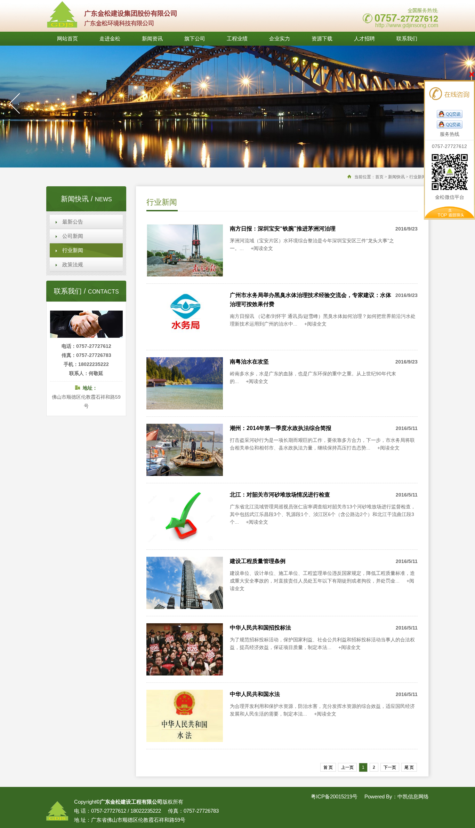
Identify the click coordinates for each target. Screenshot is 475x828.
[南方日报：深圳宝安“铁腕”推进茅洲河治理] (184, 275)
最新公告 (72, 222)
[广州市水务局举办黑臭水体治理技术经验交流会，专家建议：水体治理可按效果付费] (184, 341)
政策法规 (72, 264)
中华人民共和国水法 (255, 694)
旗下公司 (194, 38)
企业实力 (279, 38)
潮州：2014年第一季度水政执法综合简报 (280, 428)
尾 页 (409, 767)
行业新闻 (72, 250)
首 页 (328, 767)
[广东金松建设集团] (111, 29)
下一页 (390, 767)
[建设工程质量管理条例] (184, 607)
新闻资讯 (152, 38)
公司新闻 (72, 236)
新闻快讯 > (398, 176)
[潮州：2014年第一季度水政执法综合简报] (184, 474)
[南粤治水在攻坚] (184, 408)
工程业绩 (237, 38)
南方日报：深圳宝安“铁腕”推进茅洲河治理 (283, 229)
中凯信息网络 (413, 796)
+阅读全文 (262, 248)
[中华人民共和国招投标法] (184, 674)
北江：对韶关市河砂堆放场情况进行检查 (280, 495)
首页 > (381, 176)
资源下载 (322, 38)
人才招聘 (364, 38)
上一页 (347, 767)
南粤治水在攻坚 (249, 362)
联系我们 (406, 38)
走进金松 (109, 38)
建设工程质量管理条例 (257, 561)
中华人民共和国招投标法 (260, 628)
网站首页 (67, 38)
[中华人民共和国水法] (184, 740)
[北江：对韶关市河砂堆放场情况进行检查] (184, 541)
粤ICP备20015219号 (334, 796)
